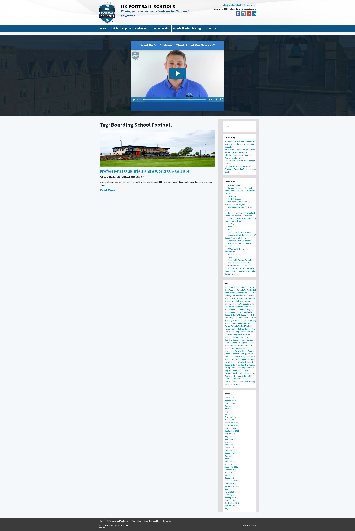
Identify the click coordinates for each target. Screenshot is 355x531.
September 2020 (232, 486)
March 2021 (229, 475)
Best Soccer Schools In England (238, 312)
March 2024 (229, 447)
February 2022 (230, 461)
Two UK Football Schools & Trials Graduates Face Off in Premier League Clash (240, 169)
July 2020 (228, 489)
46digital (253, 525)
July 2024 (228, 436)
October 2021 (230, 469)
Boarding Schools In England (236, 320)
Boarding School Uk (242, 323)
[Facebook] (238, 13)
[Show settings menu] (216, 99)
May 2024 (228, 442)
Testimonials (160, 28)
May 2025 (228, 411)
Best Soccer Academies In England (239, 309)
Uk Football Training (247, 381)
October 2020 (230, 483)
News (230, 226)
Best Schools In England (245, 306)
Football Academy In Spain (245, 329)
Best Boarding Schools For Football (239, 287)
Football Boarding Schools (235, 331)
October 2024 (230, 428)
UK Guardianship (234, 254)
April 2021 (229, 472)
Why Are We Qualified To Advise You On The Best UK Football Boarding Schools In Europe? (240, 271)
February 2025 (230, 417)
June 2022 (229, 458)
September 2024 (232, 431)
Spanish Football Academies (239, 240)
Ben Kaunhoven (234, 185)
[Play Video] (133, 99)
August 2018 (230, 506)
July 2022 (228, 456)
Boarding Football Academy (245, 317)
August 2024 (230, 433)
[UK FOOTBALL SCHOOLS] (107, 12)
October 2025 (230, 403)
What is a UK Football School (239, 260)
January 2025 (230, 420)
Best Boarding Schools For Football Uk (240, 290)
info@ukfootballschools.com (239, 5)
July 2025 (228, 406)
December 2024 (231, 422)
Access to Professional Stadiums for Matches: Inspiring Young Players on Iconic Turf (240, 144)
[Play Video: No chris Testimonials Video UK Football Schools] (177, 73)
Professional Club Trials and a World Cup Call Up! (144, 171)
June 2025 (229, 408)
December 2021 (231, 464)
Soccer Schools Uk (238, 362)
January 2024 (230, 453)
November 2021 (231, 467)
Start (103, 28)
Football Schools (234, 199)
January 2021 (230, 478)
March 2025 (229, 414)
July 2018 (228, 508)
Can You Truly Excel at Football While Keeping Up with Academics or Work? (240, 191)
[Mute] (210, 99)
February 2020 (230, 494)
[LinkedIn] (254, 13)
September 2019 (232, 503)
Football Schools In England (236, 342)
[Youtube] (249, 13)
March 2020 (229, 492)
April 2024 (229, 444)
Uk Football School (239, 378)
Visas (230, 257)
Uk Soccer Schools (232, 384)
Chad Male (232, 196)
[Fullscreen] (221, 99)
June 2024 (229, 439)
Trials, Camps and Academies (129, 28)
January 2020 (230, 497)
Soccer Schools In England (238, 356)
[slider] (175, 99)
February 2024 (230, 450)
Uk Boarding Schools (240, 376)
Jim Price (231, 224)
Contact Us (213, 28)
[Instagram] (243, 13)
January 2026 (230, 400)
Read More (107, 190)
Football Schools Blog (187, 28)
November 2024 (231, 425)
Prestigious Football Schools (239, 232)
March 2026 (229, 397)
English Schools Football (235, 326)
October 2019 (230, 500)
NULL (229, 229)
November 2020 (231, 481)
